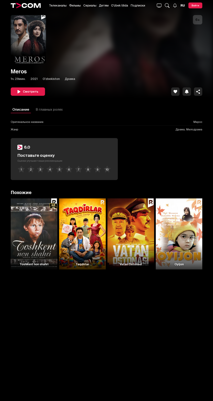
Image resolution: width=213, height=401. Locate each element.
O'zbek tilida (119, 5)
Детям (104, 5)
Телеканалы (58, 5)
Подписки (138, 5)
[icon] (175, 91)
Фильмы (75, 5)
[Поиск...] (159, 5)
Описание (20, 109)
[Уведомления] (175, 5)
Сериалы (89, 5)
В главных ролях (49, 109)
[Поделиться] (198, 91)
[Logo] (26, 5)
